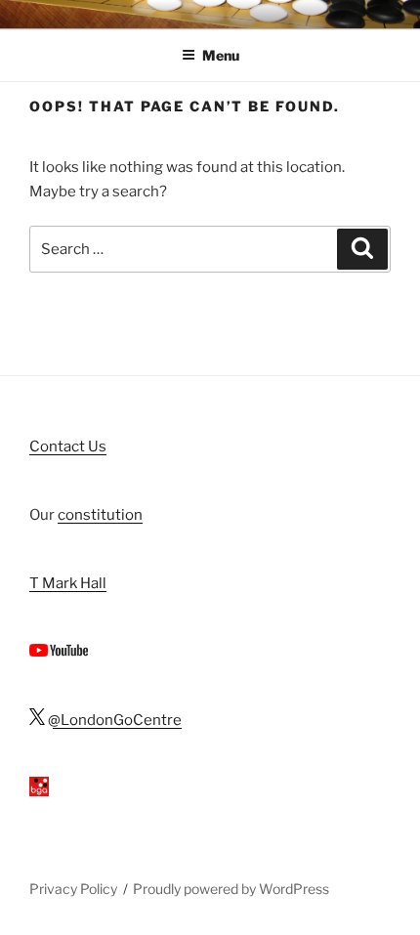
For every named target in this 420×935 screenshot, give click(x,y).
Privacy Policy (73, 888)
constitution (100, 515)
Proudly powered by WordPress (231, 888)
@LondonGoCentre (113, 720)
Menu (220, 55)
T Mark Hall (67, 583)
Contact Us (67, 446)
